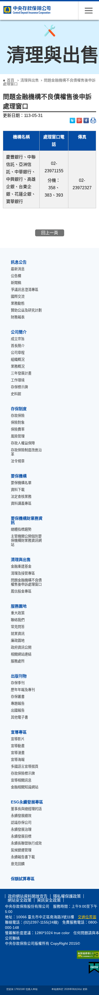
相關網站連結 (21, 654)
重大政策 (18, 613)
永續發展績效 (21, 816)
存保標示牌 (19, 387)
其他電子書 (19, 717)
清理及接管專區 (23, 573)
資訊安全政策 (49, 900)
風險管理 (18, 436)
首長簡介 (18, 346)
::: (1, 76)
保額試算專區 (23, 878)
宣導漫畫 (18, 753)
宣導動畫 (18, 746)
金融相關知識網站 (24, 787)
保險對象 (18, 422)
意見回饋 (18, 864)
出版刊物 (19, 676)
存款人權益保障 (23, 443)
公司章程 (18, 353)
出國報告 (18, 710)
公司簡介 (19, 332)
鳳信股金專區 (21, 591)
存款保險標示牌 (23, 773)
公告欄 (16, 276)
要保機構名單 (21, 483)
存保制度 (19, 408)
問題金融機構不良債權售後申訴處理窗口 (26, 582)
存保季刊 (18, 683)
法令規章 (18, 461)
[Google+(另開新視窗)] (79, 120)
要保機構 (19, 476)
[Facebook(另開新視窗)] (86, 120)
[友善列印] (93, 120)
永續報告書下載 (23, 857)
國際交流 (18, 296)
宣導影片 (18, 739)
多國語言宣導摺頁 (24, 766)
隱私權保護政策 (67, 896)
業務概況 (18, 366)
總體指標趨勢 (21, 529)
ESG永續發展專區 (27, 802)
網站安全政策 (19, 900)
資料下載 (18, 490)
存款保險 (18, 416)
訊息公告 (19, 262)
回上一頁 (49, 232)
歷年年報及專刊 (23, 690)
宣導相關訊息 (21, 780)
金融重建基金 (21, 566)
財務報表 (18, 317)
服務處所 (18, 661)
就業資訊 (18, 634)
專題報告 (18, 703)
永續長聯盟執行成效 (26, 843)
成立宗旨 (18, 339)
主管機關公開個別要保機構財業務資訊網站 (26, 540)
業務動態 (18, 303)
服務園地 (19, 606)
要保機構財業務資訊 (27, 520)
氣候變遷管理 (21, 850)
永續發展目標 (21, 836)
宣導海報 (18, 760)
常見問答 (18, 627)
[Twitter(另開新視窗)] (73, 120)
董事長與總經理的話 (26, 809)
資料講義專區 (21, 503)
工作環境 (18, 380)
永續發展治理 (21, 829)
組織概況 (18, 359)
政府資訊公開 (21, 647)
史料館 (16, 394)
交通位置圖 (87, 917)
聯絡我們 (18, 620)
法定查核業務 (21, 497)
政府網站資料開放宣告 (28, 896)
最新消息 (18, 269)
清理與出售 (29, 80)
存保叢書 (18, 697)
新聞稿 (16, 283)
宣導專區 (19, 732)
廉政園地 (18, 641)
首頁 (10, 80)
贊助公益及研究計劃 (26, 310)
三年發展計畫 (21, 373)
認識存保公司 (21, 823)
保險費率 (18, 429)
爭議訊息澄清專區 (24, 290)
